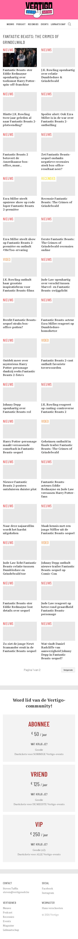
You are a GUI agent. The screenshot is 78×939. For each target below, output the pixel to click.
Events (45, 24)
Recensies (33, 24)
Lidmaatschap (58, 24)
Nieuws (10, 24)
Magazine (8, 925)
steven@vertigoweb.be (16, 892)
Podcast (21, 24)
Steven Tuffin (10, 888)
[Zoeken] (69, 24)
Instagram (48, 893)
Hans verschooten (52, 908)
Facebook (47, 888)
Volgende (68, 670)
